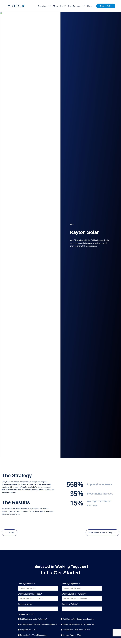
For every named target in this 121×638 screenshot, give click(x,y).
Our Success (75, 6)
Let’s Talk (105, 6)
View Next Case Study (101, 533)
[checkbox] (38, 619)
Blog (89, 6)
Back (11, 533)
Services (43, 6)
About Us (58, 6)
